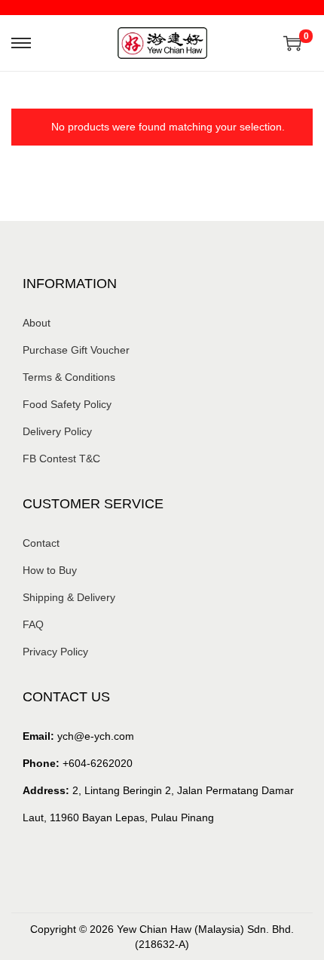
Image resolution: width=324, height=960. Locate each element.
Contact (41, 543)
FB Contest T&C (61, 458)
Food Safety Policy (67, 404)
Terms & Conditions (69, 377)
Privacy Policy (55, 652)
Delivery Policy (57, 431)
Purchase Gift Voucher (76, 350)
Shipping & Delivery (69, 597)
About (36, 323)
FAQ (33, 624)
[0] (292, 43)
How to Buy (50, 570)
